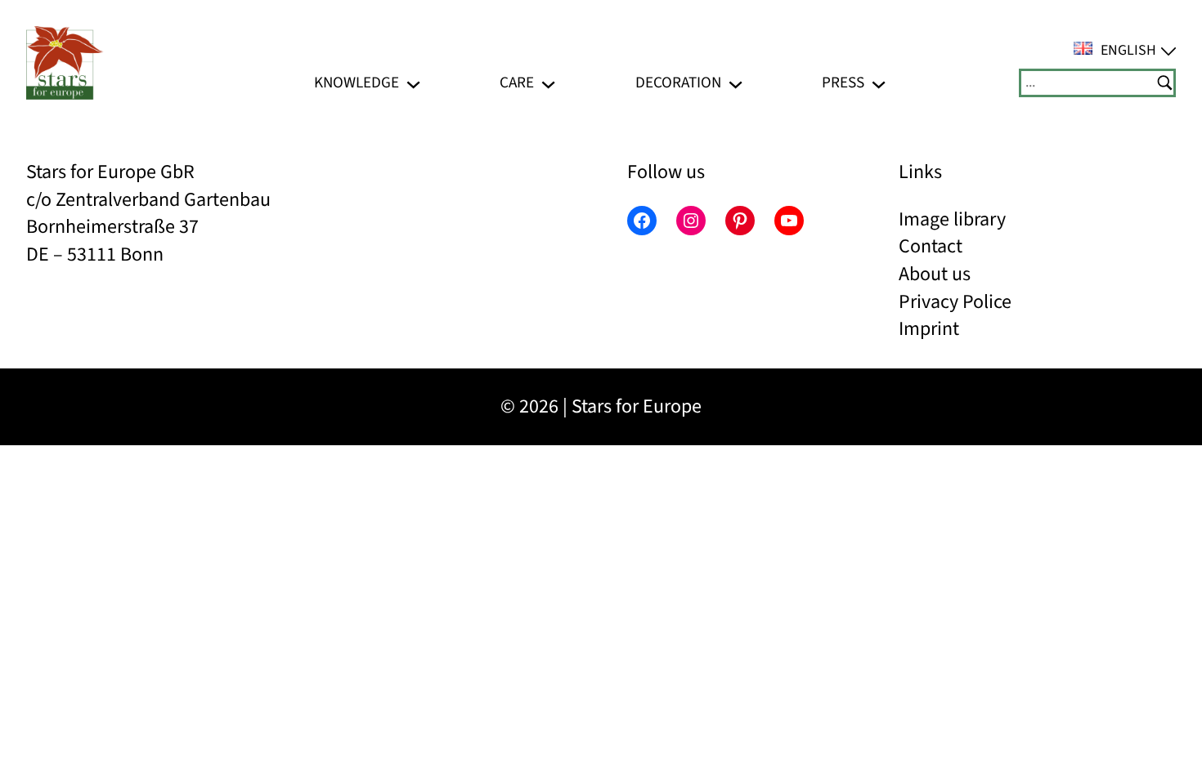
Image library (952, 219)
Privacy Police (955, 302)
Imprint (929, 329)
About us (935, 274)
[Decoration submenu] (735, 83)
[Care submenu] (548, 83)
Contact (930, 246)
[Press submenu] (878, 83)
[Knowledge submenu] (413, 83)
